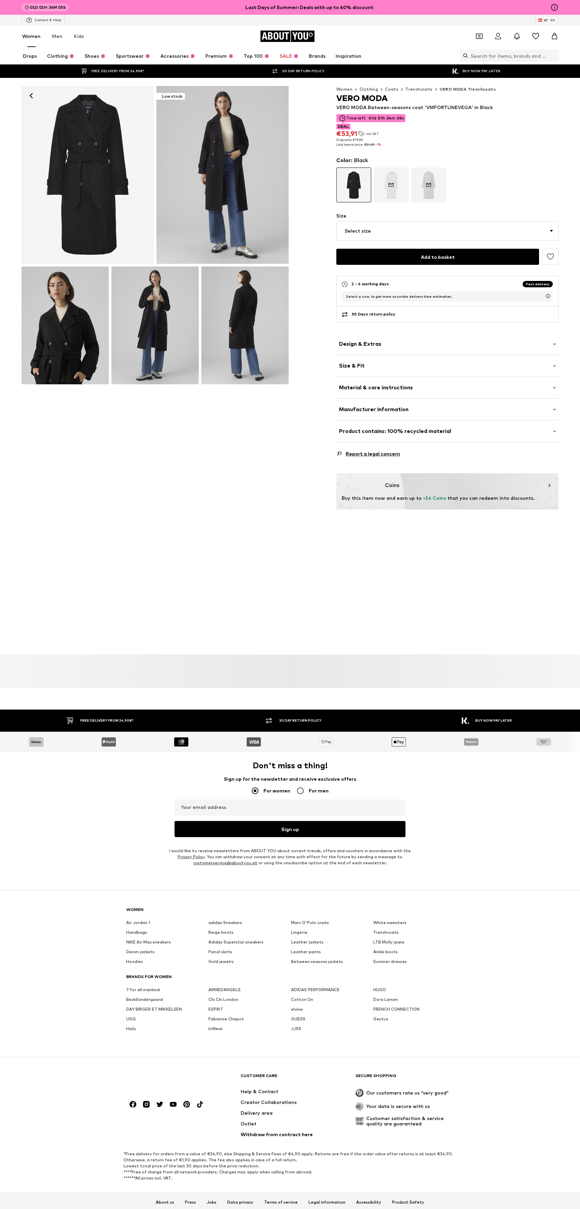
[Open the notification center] (517, 36)
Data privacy (240, 1202)
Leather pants (306, 951)
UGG (131, 1018)
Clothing (368, 89)
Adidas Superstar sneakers (235, 942)
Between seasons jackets (317, 961)
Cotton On (302, 999)
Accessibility (368, 1202)
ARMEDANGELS (224, 989)
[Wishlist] (536, 36)
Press (190, 1202)
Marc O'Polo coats (310, 922)
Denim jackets (140, 951)
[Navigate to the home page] (163, 1078)
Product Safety (408, 1202)
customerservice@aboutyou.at (225, 862)
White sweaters (389, 922)
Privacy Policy (191, 856)
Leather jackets (307, 942)
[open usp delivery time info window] (548, 296)
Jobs (211, 1202)
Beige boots (221, 932)
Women (31, 36)
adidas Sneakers (225, 922)
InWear (215, 1028)
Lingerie (299, 932)
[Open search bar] (464, 56)
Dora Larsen (385, 999)
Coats (391, 89)
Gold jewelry (221, 961)
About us (165, 1202)
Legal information (326, 1202)
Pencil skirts (220, 951)
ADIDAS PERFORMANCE (315, 989)
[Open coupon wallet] (479, 36)
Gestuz (380, 1018)
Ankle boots (385, 951)
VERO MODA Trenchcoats (468, 89)
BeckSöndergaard (144, 999)
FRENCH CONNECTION (396, 1009)
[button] (447, 231)
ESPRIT (215, 1009)
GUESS (298, 1018)
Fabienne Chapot (226, 1018)
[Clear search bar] (553, 55)
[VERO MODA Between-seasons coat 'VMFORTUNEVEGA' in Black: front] (87, 175)
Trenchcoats (418, 89)
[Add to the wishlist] (550, 257)
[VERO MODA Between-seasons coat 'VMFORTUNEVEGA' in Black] (65, 325)
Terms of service (281, 1202)
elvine (297, 1009)
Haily (131, 1028)
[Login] (498, 36)
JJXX (296, 1028)
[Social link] (133, 1104)
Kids (79, 36)
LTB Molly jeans (388, 942)
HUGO (379, 989)
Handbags (136, 932)
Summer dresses (390, 961)
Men (57, 36)
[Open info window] (554, 7)
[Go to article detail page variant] (353, 184)
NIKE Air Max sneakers (148, 942)
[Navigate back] (31, 95)
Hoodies (134, 961)
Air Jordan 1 (138, 922)
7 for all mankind (143, 989)
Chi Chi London (223, 999)
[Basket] (554, 36)
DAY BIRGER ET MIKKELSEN (154, 1009)
